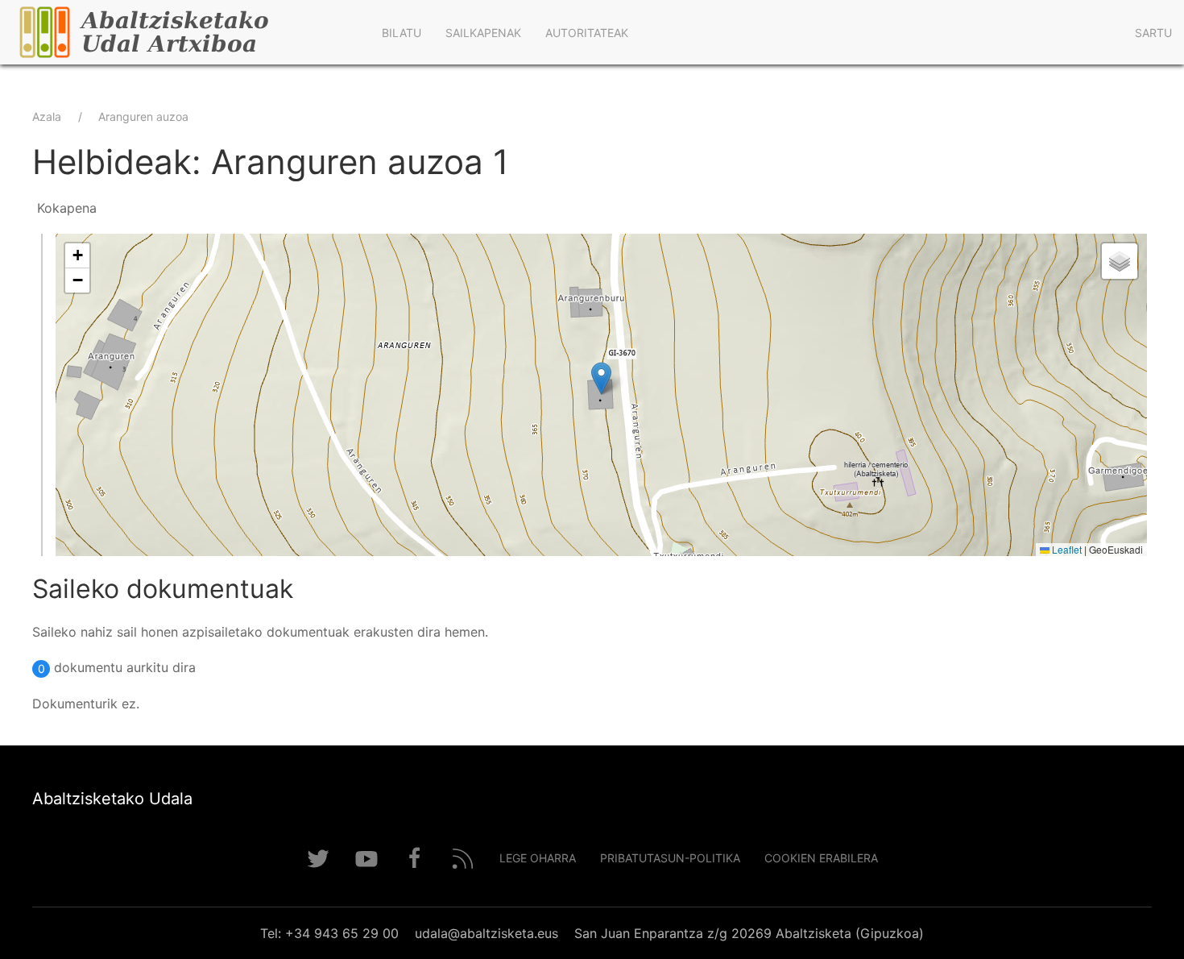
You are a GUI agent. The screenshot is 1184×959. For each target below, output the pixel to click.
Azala (46, 116)
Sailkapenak (483, 32)
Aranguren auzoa (143, 116)
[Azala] (185, 32)
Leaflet (1065, 549)
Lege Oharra (537, 858)
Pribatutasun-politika (670, 858)
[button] (601, 378)
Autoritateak (586, 32)
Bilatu (401, 32)
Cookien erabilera (821, 858)
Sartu (1153, 32)
